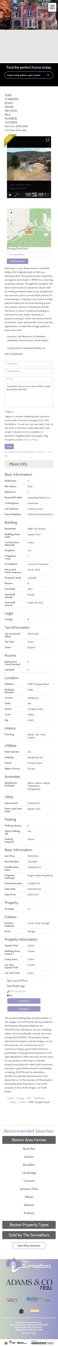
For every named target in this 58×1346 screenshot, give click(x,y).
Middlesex (39, 1098)
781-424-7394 (36, 1330)
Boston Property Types (29, 1224)
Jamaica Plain (29, 1189)
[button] (48, 75)
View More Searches (29, 1245)
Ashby (13, 1102)
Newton (29, 1205)
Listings (20, 1098)
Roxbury (29, 1213)
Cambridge (29, 1173)
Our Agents (24, 1008)
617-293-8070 (18, 991)
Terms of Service (47, 452)
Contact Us (23, 1001)
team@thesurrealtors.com (29, 1322)
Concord (29, 1181)
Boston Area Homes (29, 1139)
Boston (29, 1157)
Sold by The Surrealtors (29, 1234)
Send (9, 446)
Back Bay (29, 1149)
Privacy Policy (30, 439)
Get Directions (17, 261)
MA (29, 1098)
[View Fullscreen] (11, 224)
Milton (29, 1197)
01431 (22, 1102)
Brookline (29, 1165)
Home (10, 1098)
